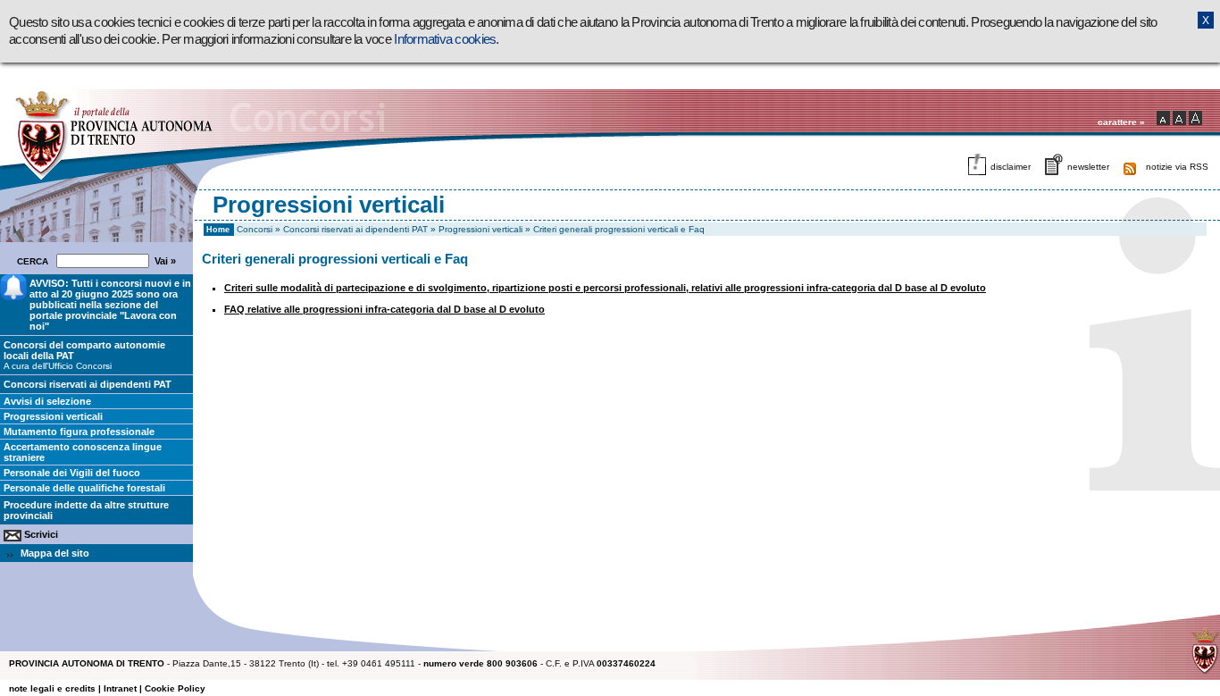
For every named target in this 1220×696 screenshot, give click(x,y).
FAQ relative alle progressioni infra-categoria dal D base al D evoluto (384, 309)
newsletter (1088, 167)
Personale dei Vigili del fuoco (72, 472)
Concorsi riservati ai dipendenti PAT (355, 229)
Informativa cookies (445, 39)
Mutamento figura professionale (79, 431)
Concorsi (254, 229)
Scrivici (41, 534)
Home (218, 229)
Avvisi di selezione (47, 401)
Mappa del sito (55, 553)
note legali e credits (52, 688)
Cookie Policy (175, 688)
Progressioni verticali (480, 229)
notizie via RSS (1177, 167)
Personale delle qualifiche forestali (84, 487)
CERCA (35, 261)
